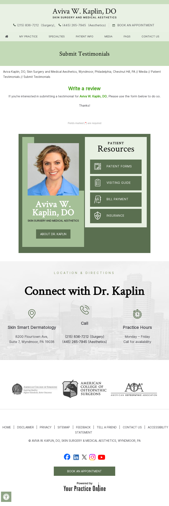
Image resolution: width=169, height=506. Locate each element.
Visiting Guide (119, 182)
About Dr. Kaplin (53, 234)
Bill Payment (118, 199)
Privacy (46, 427)
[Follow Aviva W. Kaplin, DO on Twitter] (84, 456)
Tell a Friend (107, 427)
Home (6, 427)
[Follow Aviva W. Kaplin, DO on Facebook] (67, 456)
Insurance (115, 215)
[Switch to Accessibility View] (6, 497)
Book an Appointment (135, 25)
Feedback (83, 427)
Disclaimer (25, 427)
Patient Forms (119, 166)
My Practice (28, 36)
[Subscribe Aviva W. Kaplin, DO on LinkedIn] (76, 456)
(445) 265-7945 (74, 25)
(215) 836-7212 (28, 25)
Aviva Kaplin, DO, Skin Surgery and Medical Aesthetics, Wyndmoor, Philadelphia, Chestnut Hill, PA (69, 71)
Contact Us (150, 36)
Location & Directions (84, 273)
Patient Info (84, 36)
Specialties (57, 36)
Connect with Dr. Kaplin (85, 290)
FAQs (127, 36)
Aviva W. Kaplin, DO (93, 96)
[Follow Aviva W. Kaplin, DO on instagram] (92, 456)
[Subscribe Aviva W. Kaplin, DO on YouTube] (101, 456)
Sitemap (64, 427)
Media (108, 36)
